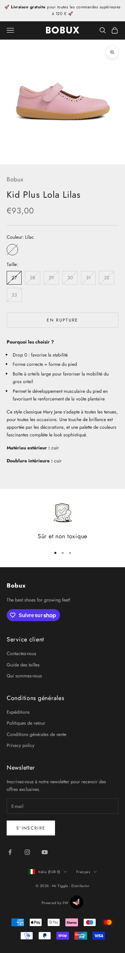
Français (83, 871)
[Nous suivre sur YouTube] (44, 852)
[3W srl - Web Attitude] (76, 902)
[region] (62, 522)
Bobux (15, 179)
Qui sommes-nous (24, 675)
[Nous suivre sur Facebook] (10, 852)
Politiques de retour (26, 723)
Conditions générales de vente (36, 734)
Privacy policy (20, 745)
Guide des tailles (23, 664)
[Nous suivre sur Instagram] (27, 852)
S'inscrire (30, 828)
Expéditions (18, 712)
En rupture (62, 320)
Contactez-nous (21, 653)
